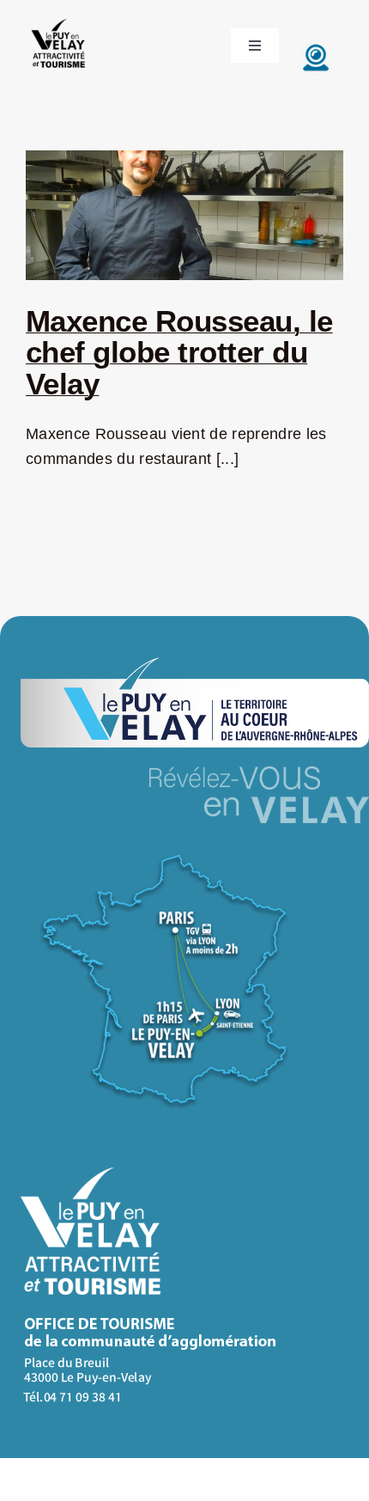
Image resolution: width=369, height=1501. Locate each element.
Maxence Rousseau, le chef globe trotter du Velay (179, 352)
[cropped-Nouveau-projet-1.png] (59, 19)
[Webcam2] (316, 48)
